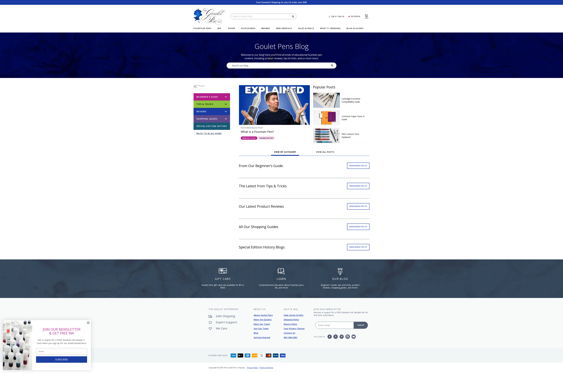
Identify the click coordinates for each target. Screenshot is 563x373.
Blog (256, 333)
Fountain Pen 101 (266, 138)
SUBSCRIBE (61, 359)
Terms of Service (266, 367)
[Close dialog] (88, 322)
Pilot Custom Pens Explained (350, 136)
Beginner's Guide (249, 138)
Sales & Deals (306, 28)
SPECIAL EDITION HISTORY (211, 126)
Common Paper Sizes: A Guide (353, 118)
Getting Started (262, 337)
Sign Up (360, 325)
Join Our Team (261, 328)
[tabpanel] (304, 209)
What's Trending (330, 28)
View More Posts (358, 165)
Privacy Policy (252, 367)
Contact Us (289, 333)
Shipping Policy (291, 319)
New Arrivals (284, 28)
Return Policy (290, 324)
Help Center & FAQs (293, 315)
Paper (231, 28)
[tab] (285, 153)
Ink (219, 28)
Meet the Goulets (263, 319)
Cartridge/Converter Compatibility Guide (351, 100)
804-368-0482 (290, 337)
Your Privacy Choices (294, 328)
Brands (265, 28)
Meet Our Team (262, 324)
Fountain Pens (202, 28)
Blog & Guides (355, 28)
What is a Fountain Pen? (257, 132)
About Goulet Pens (263, 315)
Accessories (248, 28)
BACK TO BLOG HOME (209, 133)
